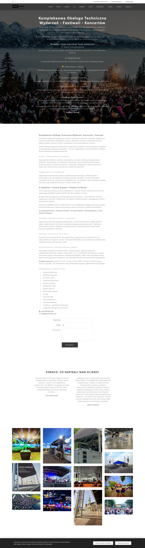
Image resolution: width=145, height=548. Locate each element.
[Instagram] (15, 1)
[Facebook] (13, 1)
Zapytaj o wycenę (72, 112)
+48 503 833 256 (129, 1)
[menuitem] (51, 7)
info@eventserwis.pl (116, 1)
